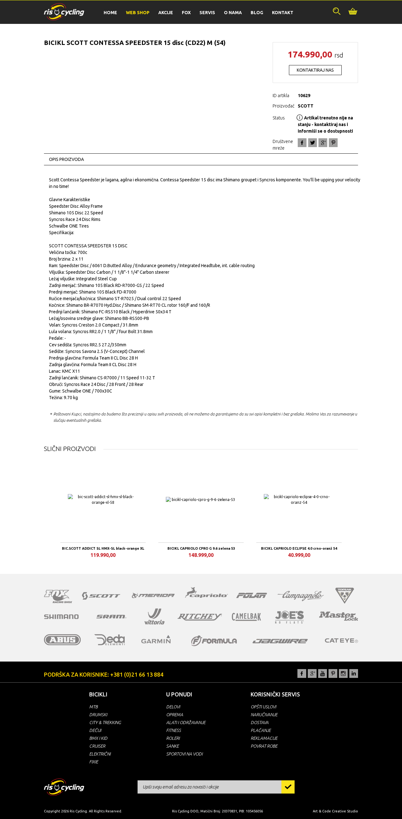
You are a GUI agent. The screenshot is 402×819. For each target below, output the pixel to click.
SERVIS (207, 12)
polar (251, 595)
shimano (61, 616)
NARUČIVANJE (264, 714)
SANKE (172, 746)
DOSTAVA (260, 722)
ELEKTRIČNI (100, 753)
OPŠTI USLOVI (263, 706)
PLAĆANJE (261, 730)
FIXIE (93, 761)
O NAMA (233, 12)
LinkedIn (353, 673)
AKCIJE (165, 12)
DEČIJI (95, 730)
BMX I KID (98, 738)
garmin (156, 639)
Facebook (302, 142)
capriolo (207, 593)
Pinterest (333, 673)
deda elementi (109, 640)
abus (62, 639)
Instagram (343, 673)
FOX (186, 12)
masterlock (338, 616)
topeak (344, 595)
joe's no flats (289, 617)
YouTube (322, 673)
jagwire (280, 641)
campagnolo (300, 596)
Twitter (312, 142)
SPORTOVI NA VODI (184, 753)
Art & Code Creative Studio (335, 811)
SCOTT (305, 105)
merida (153, 595)
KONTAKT (282, 12)
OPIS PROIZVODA (66, 159)
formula (214, 640)
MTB (93, 706)
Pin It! (333, 142)
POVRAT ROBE (264, 746)
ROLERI (173, 738)
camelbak (246, 617)
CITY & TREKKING (105, 722)
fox (58, 596)
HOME (110, 12)
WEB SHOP (137, 12)
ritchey (199, 617)
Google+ (322, 142)
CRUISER (97, 746)
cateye (341, 640)
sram (111, 616)
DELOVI (173, 706)
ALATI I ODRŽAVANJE (185, 722)
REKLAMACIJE (264, 738)
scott (101, 596)
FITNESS (173, 730)
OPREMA (174, 714)
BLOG (257, 12)
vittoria (154, 616)
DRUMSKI (98, 714)
